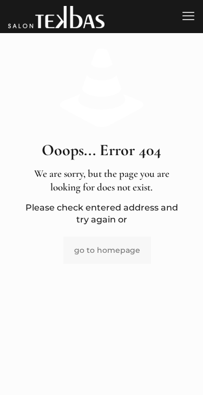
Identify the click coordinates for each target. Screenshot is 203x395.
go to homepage (107, 250)
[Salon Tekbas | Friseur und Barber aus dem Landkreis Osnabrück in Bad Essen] (56, 16)
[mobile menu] (188, 16)
